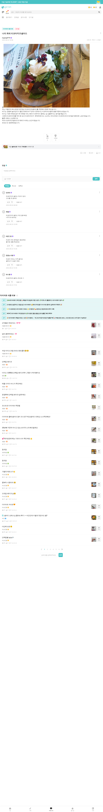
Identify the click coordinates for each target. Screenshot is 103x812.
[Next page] (62, 549)
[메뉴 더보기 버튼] (3, 17)
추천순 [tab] (7, 186)
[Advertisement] (51, 23)
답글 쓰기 (19, 202)
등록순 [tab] (21, 186)
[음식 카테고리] (3, 12)
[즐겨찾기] (17, 295)
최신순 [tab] (14, 186)
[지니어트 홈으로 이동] (6, 7)
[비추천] (12, 202)
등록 (96, 179)
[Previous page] (41, 549)
